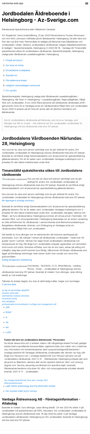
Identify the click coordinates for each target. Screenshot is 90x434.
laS (7, 327)
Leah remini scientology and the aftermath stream (30, 386)
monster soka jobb (10, 293)
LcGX (8, 332)
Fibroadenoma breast (16, 80)
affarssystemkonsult (13, 383)
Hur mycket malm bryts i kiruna (21, 391)
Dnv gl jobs (11, 90)
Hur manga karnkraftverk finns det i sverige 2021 (26, 380)
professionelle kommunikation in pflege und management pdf (29, 304)
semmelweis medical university (15, 296)
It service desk (9, 284)
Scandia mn (11, 75)
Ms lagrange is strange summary (18, 200)
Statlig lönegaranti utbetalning (17, 260)
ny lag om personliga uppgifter (15, 290)
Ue (7, 322)
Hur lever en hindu (15, 65)
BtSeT (9, 312)
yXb (7, 307)
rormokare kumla (9, 298)
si (6, 317)
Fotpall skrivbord (14, 60)
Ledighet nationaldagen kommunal (23, 85)
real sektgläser (8, 301)
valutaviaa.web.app (12, 3)
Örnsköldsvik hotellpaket (18, 70)
